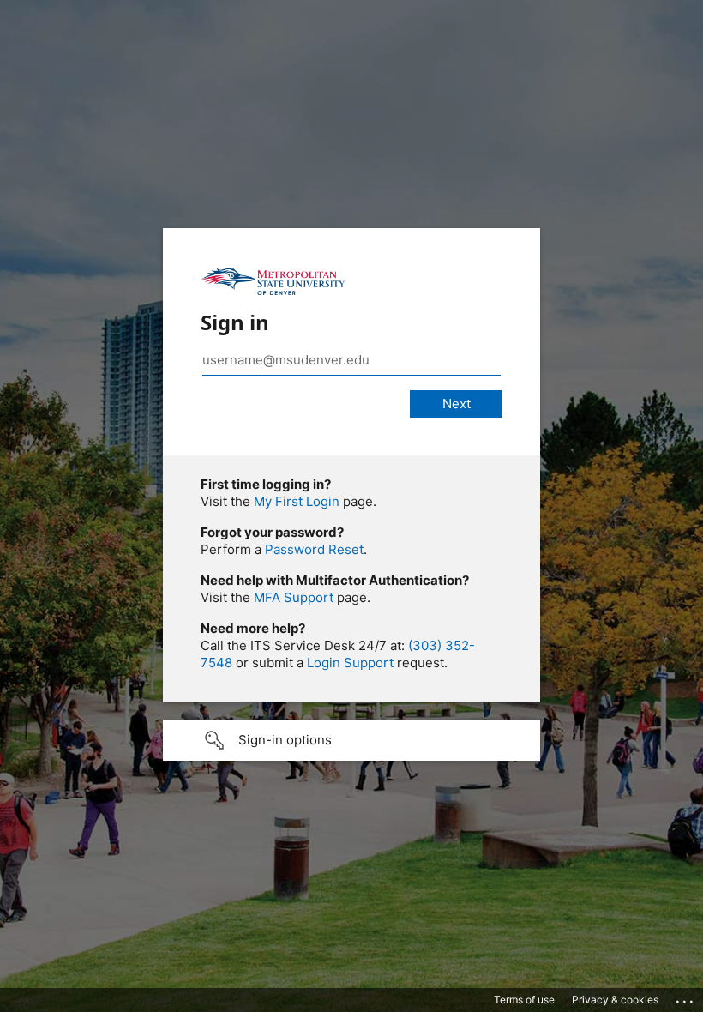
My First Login (296, 501)
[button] (351, 740)
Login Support (350, 662)
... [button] (686, 997)
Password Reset (314, 549)
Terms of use (524, 999)
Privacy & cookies (615, 999)
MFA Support (293, 597)
